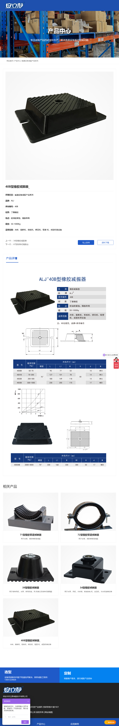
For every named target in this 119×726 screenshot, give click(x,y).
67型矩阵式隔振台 (20, 244)
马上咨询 (86, 242)
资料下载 (105, 242)
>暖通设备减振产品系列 (29, 61)
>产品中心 (17, 61)
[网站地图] (48, 712)
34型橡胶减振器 (20, 240)
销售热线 (111, 722)
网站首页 (10, 61)
